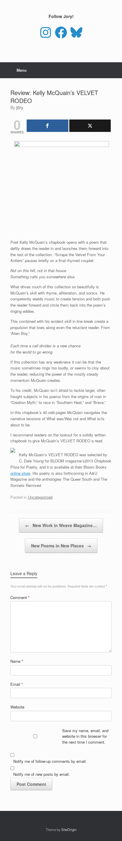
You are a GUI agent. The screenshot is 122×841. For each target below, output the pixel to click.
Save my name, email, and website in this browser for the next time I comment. (85, 736)
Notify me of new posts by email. (41, 774)
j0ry (19, 107)
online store (20, 473)
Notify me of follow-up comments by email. (50, 761)
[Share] (47, 126)
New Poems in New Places (61, 546)
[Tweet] (90, 126)
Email (16, 684)
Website (17, 707)
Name (16, 661)
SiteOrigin (68, 829)
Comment (20, 597)
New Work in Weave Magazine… (61, 525)
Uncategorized (40, 497)
